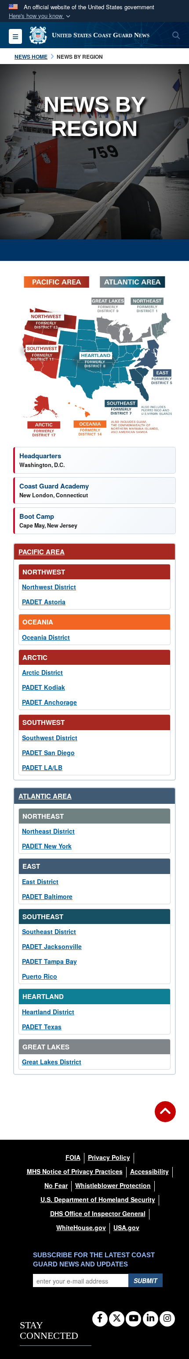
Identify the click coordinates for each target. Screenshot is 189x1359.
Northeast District (48, 831)
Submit (145, 1280)
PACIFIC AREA (41, 552)
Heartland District (48, 1011)
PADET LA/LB (42, 767)
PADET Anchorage (49, 702)
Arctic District (42, 672)
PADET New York (47, 846)
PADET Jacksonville (52, 946)
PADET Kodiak (43, 687)
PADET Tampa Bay (49, 961)
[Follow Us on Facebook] (100, 1318)
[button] (40, 16)
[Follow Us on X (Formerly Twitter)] (116, 1318)
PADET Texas (42, 1026)
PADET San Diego (48, 752)
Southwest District (49, 737)
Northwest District (49, 586)
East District (40, 881)
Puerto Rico (39, 976)
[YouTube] (133, 1318)
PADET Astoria (43, 601)
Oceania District (46, 637)
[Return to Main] (165, 1117)
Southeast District (49, 931)
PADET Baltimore (47, 896)
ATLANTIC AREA (45, 796)
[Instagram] (167, 1318)
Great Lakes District (51, 1061)
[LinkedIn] (150, 1318)
